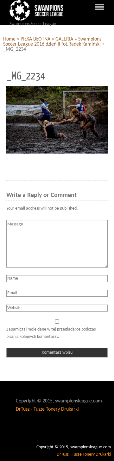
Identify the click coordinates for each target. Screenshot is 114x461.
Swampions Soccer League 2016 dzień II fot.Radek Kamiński (52, 42)
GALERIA (64, 39)
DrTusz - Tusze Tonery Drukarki (47, 409)
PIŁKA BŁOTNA (35, 39)
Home (9, 39)
